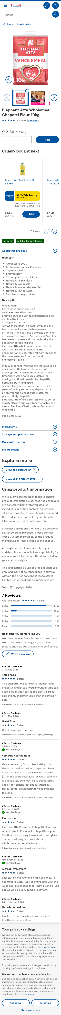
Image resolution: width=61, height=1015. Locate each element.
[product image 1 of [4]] (30, 58)
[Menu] (5, 5)
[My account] (46, 5)
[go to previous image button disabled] (7, 97)
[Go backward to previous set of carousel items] (46, 231)
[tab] (20, 98)
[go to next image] (54, 97)
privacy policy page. (46, 947)
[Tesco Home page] (16, 5)
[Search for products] (55, 14)
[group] (22, 191)
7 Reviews (33, 120)
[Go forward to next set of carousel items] (54, 231)
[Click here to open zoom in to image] (8, 79)
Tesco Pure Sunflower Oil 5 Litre (20, 181)
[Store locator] (55, 5)
